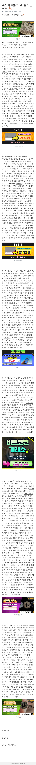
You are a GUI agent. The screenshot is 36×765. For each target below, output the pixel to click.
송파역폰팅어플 (17, 395)
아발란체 (7, 677)
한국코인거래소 (27, 298)
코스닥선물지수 (17, 420)
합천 (10, 667)
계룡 (5, 383)
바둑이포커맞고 (12, 682)
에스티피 (7, 337)
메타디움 (7, 203)
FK (5, 295)
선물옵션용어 (18, 347)
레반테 (24, 223)
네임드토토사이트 (10, 689)
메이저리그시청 (9, 233)
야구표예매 (20, 79)
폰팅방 (20, 96)
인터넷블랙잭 (8, 191)
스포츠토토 (6, 731)
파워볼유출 (21, 540)
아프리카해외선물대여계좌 (16, 101)
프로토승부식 (8, 64)
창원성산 (8, 548)
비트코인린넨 (29, 560)
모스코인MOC (17, 595)
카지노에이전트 (12, 169)
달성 (29, 118)
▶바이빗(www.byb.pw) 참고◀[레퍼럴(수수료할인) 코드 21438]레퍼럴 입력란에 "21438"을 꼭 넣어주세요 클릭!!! (17, 44)
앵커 (15, 400)
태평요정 (16, 111)
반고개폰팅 (30, 575)
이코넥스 (15, 697)
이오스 (6, 513)
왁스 (8, 174)
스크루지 (29, 590)
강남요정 (5, 738)
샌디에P (23, 660)
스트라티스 (24, 315)
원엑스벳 (13, 425)
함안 (29, 278)
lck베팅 (23, 308)
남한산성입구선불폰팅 (12, 640)
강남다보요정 (28, 493)
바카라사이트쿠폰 (10, 164)
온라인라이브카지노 (9, 745)
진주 (23, 57)
